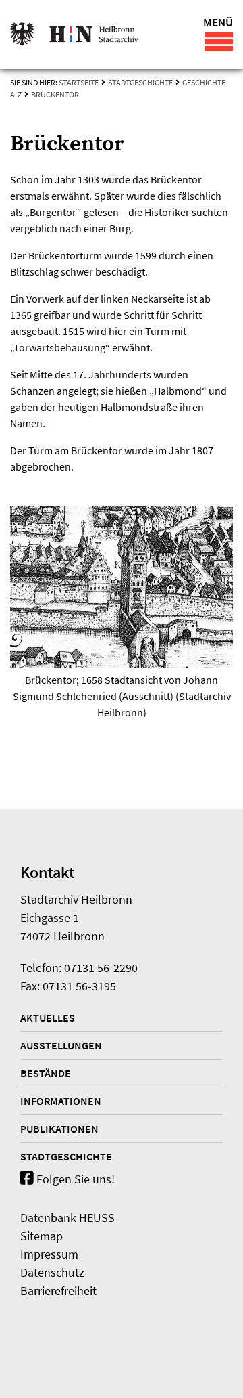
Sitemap (41, 1236)
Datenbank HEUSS (67, 1217)
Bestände (45, 1073)
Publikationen (59, 1128)
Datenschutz (52, 1272)
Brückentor (55, 94)
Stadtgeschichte (140, 82)
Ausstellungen (61, 1045)
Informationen (60, 1101)
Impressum (49, 1254)
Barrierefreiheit (58, 1290)
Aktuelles (47, 1017)
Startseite (79, 82)
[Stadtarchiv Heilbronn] (74, 34)
